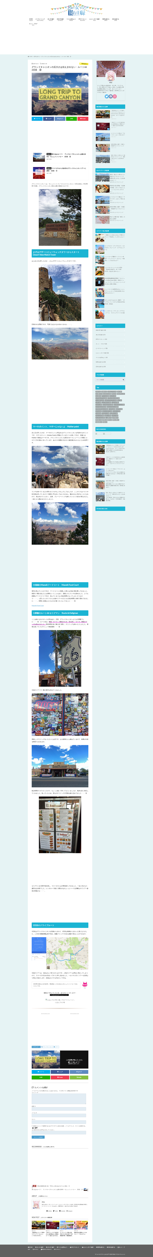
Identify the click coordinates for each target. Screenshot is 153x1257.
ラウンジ (115, 415)
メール (34, 1113)
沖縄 (104, 420)
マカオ (98, 413)
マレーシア (99, 415)
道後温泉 (99, 422)
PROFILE (36, 1249)
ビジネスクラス (108, 404)
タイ (119, 400)
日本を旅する (115, 19)
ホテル (98, 411)
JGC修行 (99, 393)
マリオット (113, 413)
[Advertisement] (76, 41)
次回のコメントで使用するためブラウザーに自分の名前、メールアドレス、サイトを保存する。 (59, 1126)
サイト (33, 1119)
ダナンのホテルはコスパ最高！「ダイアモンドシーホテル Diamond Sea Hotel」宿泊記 (115, 302)
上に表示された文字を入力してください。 (43, 1130)
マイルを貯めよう (71, 19)
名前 (34, 1106)
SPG (114, 393)
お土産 (98, 396)
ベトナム (112, 409)
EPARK (104, 391)
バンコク (115, 402)
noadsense (107, 393)
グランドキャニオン (47, 1047)
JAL (119, 391)
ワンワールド (100, 417)
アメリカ (105, 396)
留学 (109, 420)
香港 (105, 422)
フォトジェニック (112, 406)
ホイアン (119, 409)
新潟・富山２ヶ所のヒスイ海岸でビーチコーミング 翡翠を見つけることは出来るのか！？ (117, 177)
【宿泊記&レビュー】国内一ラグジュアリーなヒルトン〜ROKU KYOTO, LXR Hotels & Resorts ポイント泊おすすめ (118, 114)
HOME (31, 19)
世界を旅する (105, 19)
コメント (35, 1092)
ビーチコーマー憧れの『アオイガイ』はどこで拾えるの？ (117, 198)
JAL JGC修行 (50, 19)
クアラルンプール (101, 398)
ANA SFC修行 (60, 19)
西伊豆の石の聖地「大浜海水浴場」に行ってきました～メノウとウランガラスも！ (117, 188)
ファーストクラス (101, 406)
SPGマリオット (83, 19)
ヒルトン (99, 404)
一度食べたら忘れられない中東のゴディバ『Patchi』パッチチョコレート (115, 236)
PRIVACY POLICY (47, 1249)
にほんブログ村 (60, 1002)
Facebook (63, 1211)
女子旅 (115, 417)
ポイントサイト (107, 411)
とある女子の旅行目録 (109, 1254)
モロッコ (108, 415)
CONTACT (58, 1249)
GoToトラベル (112, 391)
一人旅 (108, 417)
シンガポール (100, 400)
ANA (98, 391)
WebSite (50, 1211)
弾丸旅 (98, 420)
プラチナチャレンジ (102, 409)
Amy (43, 1202)
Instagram (70, 1211)
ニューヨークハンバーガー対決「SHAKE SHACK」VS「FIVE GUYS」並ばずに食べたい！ (113, 269)
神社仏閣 (116, 420)
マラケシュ (105, 413)
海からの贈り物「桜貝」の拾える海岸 (117, 217)
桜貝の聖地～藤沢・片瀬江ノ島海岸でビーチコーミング (117, 208)
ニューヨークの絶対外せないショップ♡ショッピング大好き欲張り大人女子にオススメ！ (115, 291)
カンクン (113, 396)
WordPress (120, 393)
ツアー (56, 1047)
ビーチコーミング (40, 19)
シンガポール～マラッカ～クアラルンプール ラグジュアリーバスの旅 (115, 312)
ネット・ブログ (33, 24)
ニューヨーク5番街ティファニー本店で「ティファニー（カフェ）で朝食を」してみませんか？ (115, 258)
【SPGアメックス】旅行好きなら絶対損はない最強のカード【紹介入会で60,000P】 (118, 124)
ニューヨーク (106, 402)
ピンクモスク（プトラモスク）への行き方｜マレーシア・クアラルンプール (115, 247)
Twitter (56, 1211)
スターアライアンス (110, 400)
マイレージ (116, 411)
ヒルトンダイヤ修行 (94, 19)
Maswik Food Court (38, 605)
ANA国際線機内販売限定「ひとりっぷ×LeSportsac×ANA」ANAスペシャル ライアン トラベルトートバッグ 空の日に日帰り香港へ (115, 281)
